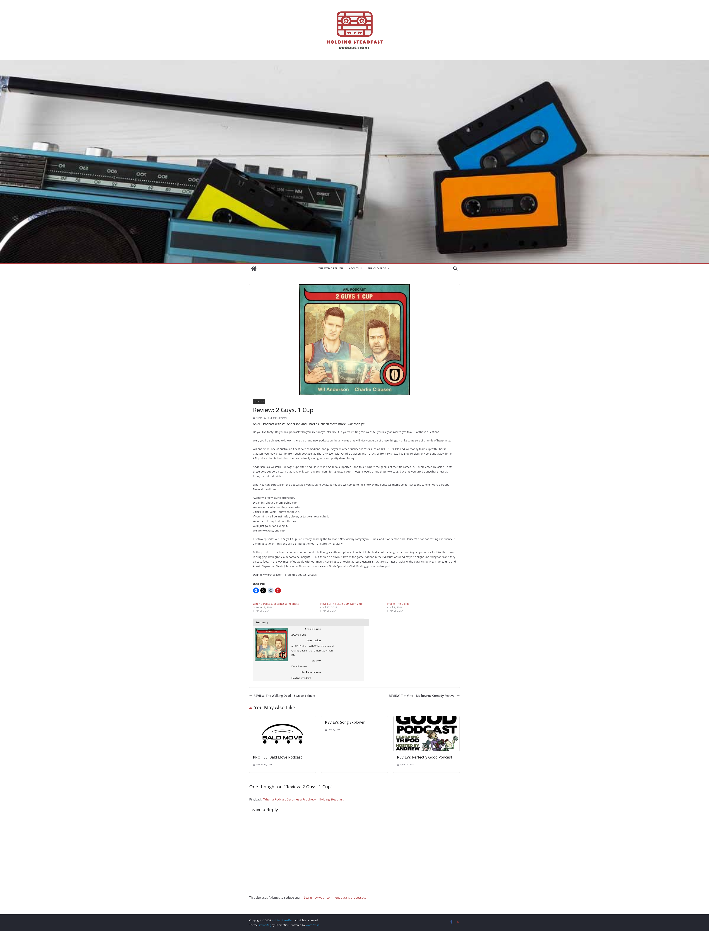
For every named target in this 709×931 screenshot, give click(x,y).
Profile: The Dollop (398, 603)
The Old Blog (377, 268)
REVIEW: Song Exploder (345, 722)
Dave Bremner (280, 417)
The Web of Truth (330, 268)
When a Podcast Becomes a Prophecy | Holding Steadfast (303, 799)
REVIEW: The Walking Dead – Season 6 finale (284, 696)
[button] (388, 268)
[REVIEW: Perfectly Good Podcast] (426, 719)
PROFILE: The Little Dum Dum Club (341, 603)
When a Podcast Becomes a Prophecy (276, 603)
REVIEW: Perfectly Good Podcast (424, 757)
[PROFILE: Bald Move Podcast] (282, 719)
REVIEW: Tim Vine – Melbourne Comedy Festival (422, 696)
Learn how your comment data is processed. (335, 898)
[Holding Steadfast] (253, 268)
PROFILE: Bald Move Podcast (277, 757)
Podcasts (258, 401)
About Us (355, 268)
